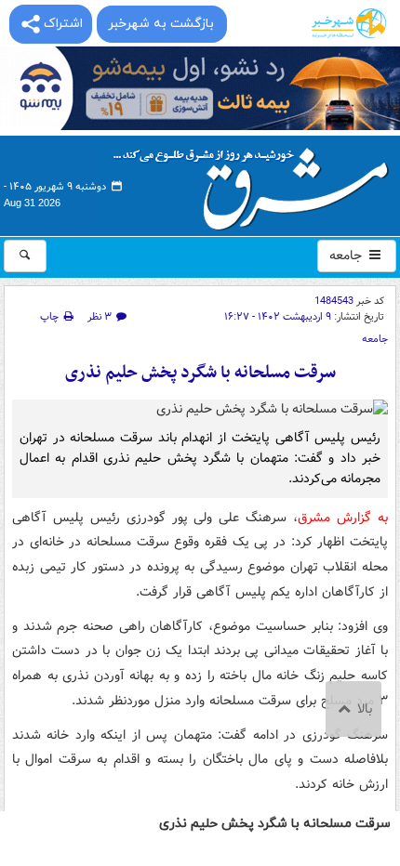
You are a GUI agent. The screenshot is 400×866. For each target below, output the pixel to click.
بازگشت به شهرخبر (161, 24)
